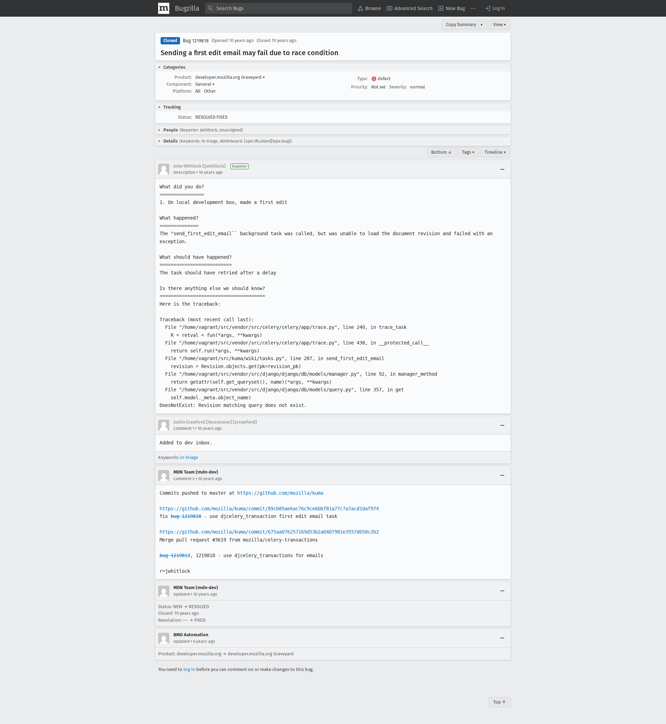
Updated (181, 594)
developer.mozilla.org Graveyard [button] (230, 77)
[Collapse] (502, 169)
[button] (494, 8)
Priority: (359, 87)
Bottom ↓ (441, 152)
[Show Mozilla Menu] (163, 8)
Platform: (182, 91)
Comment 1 (183, 428)
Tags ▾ (468, 152)
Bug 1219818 (196, 41)
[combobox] (278, 8)
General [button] (205, 84)
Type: (362, 78)
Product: (183, 77)
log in (189, 669)
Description (184, 172)
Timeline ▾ (495, 152)
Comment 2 (184, 478)
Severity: (398, 87)
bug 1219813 (175, 555)
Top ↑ (499, 702)
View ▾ (499, 24)
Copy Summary (461, 24)
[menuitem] (369, 8)
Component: (179, 84)
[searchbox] (278, 8)
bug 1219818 (186, 516)
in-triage (189, 457)
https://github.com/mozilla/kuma (280, 493)
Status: (185, 117)
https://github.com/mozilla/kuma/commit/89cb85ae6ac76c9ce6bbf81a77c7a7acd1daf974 (269, 508)
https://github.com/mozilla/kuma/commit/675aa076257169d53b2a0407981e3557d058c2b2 (269, 532)
